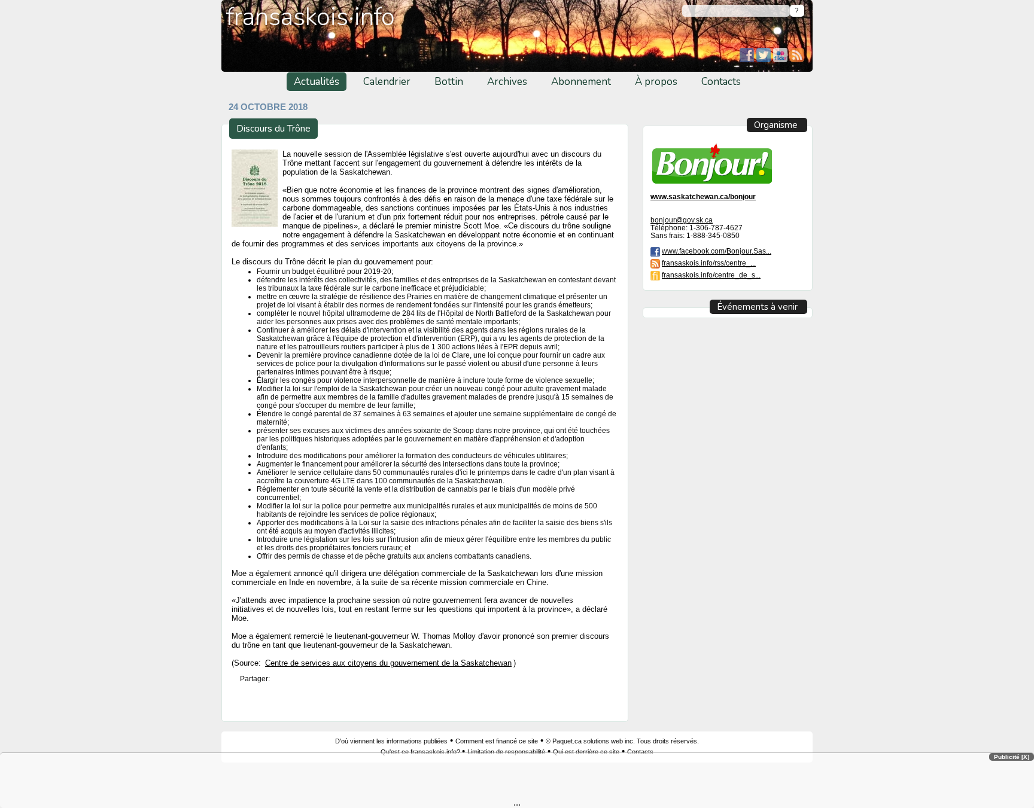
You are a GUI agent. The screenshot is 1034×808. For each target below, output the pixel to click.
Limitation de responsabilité (506, 751)
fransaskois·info (310, 17)
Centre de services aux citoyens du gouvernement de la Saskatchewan (388, 663)
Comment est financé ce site (496, 741)
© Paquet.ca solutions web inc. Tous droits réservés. (622, 741)
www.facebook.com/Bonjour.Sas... (716, 251)
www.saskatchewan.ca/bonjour (703, 196)
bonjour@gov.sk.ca (681, 220)
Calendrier (386, 82)
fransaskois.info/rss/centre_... (709, 263)
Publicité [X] (1011, 757)
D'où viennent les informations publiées (391, 741)
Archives (507, 82)
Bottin (448, 82)
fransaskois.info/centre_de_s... (711, 275)
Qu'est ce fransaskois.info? (421, 751)
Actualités (316, 82)
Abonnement (581, 82)
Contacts (721, 82)
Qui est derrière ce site (586, 751)
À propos (656, 82)
